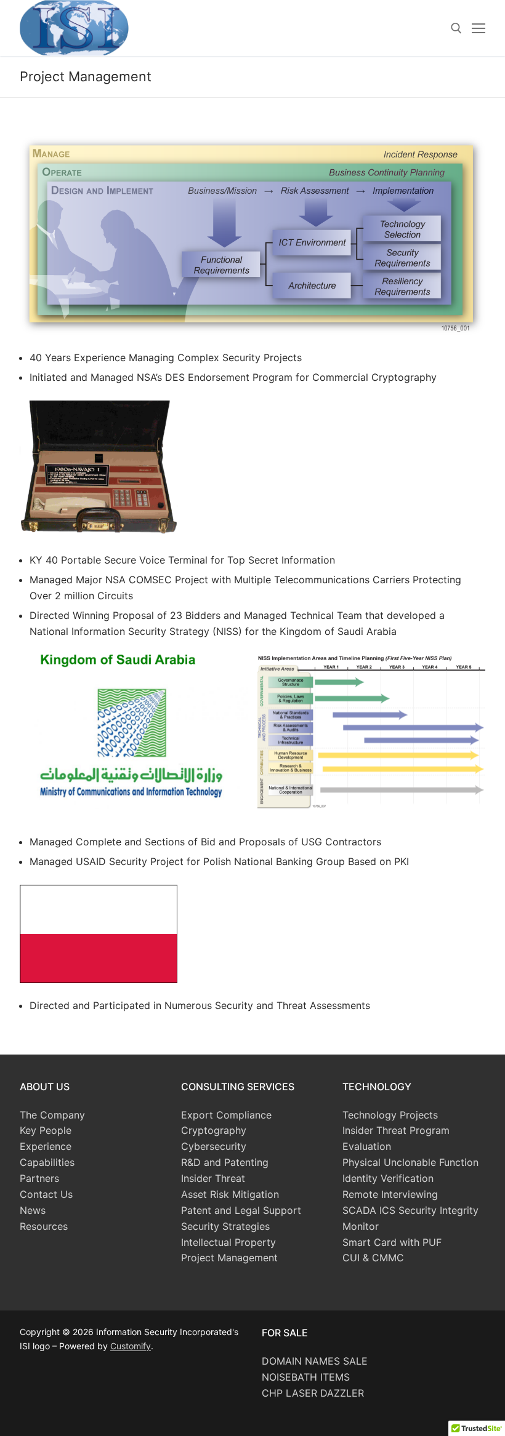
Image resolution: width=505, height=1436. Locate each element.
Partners (39, 1178)
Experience (45, 1146)
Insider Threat (213, 1178)
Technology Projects (390, 1115)
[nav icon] (478, 28)
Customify (130, 1346)
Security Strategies (225, 1226)
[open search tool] (456, 28)
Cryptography (213, 1130)
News (33, 1210)
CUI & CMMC (373, 1257)
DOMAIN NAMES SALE (315, 1361)
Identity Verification (388, 1178)
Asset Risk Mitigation (230, 1194)
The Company (52, 1115)
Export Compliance (226, 1115)
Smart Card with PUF (392, 1242)
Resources (44, 1226)
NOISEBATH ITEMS (306, 1377)
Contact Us (46, 1194)
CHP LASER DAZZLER (313, 1393)
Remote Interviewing (390, 1194)
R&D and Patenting (225, 1162)
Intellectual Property (228, 1242)
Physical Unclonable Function (410, 1162)
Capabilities (47, 1162)
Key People (45, 1130)
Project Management (229, 1257)
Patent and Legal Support (241, 1210)
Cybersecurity (213, 1146)
